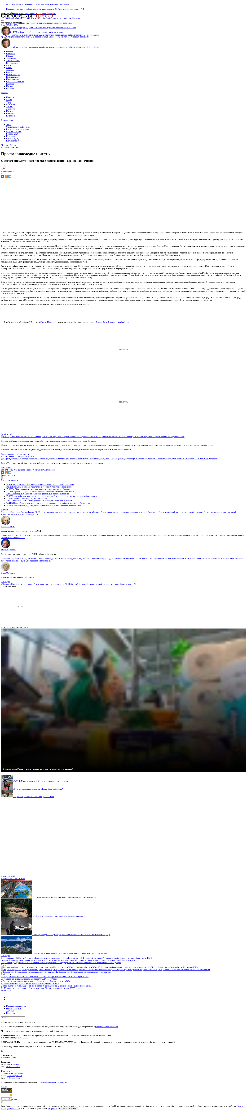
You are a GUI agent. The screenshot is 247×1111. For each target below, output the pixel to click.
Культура (10, 84)
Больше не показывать (68, 1109)
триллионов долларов (13, 979)
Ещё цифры (6, 990)
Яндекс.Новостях (48, 322)
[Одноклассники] (6, 176)
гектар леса (13, 983)
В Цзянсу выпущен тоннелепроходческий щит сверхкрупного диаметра (64, 897)
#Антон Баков (49, 470)
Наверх (4, 1087)
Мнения (4, 960)
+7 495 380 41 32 (13, 1078)
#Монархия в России (23, 470)
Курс (3, 25)
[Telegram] (9, 176)
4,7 (2, 981)
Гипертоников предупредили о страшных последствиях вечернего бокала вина (43, 505)
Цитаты (9, 111)
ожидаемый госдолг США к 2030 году (40, 979)
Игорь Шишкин (8, 526)
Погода (9, 86)
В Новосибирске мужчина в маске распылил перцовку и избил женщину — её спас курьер (48, 503)
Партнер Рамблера (9, 1099)
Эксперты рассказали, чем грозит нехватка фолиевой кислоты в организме (39, 23)
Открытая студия (8, 958)
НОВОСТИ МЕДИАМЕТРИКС (15, 627)
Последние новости (9, 480)
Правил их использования (106, 1027)
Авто (8, 65)
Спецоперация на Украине (18, 127)
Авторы (9, 106)
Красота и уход (12, 138)
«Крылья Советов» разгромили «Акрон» (26, 498)
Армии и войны (13, 61)
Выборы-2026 (12, 134)
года (6, 976)
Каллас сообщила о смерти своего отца (18, 456)
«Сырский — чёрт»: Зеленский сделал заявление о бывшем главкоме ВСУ (39, 4)
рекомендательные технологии (53, 1082)
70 (5, 988)
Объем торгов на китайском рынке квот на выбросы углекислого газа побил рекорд (70, 953)
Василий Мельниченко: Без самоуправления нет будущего (95, 963)
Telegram (111, 322)
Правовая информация (16, 1006)
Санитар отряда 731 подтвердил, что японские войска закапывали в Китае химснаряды (71, 935)
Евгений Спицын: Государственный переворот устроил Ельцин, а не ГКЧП (103, 584)
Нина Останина (8, 573)
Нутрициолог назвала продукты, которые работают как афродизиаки (39, 487)
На (2, 988)
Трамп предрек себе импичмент (15, 454)
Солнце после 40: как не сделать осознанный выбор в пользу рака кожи (40, 484)
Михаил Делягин (8, 550)
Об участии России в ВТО (12, 535)
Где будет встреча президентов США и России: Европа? (38, 789)
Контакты (10, 1013)
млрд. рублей (8, 986)
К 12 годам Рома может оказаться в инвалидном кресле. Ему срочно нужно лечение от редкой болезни (139, 436)
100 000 (4, 983)
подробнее (52, 1108)
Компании (10, 116)
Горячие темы (7, 120)
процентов (11, 988)
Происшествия (12, 79)
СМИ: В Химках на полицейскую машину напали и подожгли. (41, 781)
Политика (10, 54)
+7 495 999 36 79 (13, 1067)
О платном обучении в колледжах (16, 558)
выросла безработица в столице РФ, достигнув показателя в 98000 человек (49, 988)
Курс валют (11, 136)
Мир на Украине (13, 131)
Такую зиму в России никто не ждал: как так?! (33, 797)
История (10, 88)
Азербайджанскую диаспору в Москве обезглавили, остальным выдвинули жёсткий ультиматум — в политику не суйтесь (164, 459)
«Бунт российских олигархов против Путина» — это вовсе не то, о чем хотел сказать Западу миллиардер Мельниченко (160, 445)
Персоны (10, 113)
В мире (9, 72)
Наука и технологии (15, 81)
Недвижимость (12, 77)
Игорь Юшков (93, 35)
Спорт (9, 67)
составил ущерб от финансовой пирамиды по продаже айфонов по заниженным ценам (53, 986)
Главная (9, 51)
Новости (10, 97)
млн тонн (8, 981)
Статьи (9, 99)
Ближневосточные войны (17, 129)
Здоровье (10, 70)
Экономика (11, 58)
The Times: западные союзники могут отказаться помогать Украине (38, 489)
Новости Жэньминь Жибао (13, 878)
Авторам (10, 1011)
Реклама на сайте (13, 1008)
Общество (10, 56)
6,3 (2, 976)
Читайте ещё (6, 434)
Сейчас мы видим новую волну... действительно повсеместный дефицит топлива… (48, 35)
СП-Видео (10, 104)
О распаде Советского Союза (14, 512)
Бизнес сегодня (13, 74)
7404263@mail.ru (14, 1076)
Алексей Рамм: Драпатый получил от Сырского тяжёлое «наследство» (104, 960)
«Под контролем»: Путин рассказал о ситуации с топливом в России (39, 501)
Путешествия (12, 63)
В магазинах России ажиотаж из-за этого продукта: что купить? (38, 769)
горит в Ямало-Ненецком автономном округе (39, 983)
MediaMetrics (123, 322)
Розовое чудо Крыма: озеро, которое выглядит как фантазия (85, 972)
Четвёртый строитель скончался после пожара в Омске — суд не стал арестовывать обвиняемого (48, 37)
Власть (13, 145)
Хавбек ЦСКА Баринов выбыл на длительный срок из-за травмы (37, 494)
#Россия (9, 470)
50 (2, 979)
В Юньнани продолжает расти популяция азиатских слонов (59, 916)
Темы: (8, 124)
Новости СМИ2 (8, 876)
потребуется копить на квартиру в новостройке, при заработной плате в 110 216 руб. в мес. (48, 976)
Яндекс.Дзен (101, 322)
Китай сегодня (12, 141)
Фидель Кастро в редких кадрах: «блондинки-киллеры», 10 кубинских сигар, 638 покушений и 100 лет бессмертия (159, 969)
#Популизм (38, 470)
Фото (8, 102)
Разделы (4, 93)
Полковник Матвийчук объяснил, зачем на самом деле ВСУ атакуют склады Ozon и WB (45, 9)
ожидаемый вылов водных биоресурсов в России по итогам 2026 (41, 981)
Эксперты (10, 109)
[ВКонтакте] (2, 176)
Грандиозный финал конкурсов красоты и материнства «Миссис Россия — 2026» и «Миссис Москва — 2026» (149, 967)
